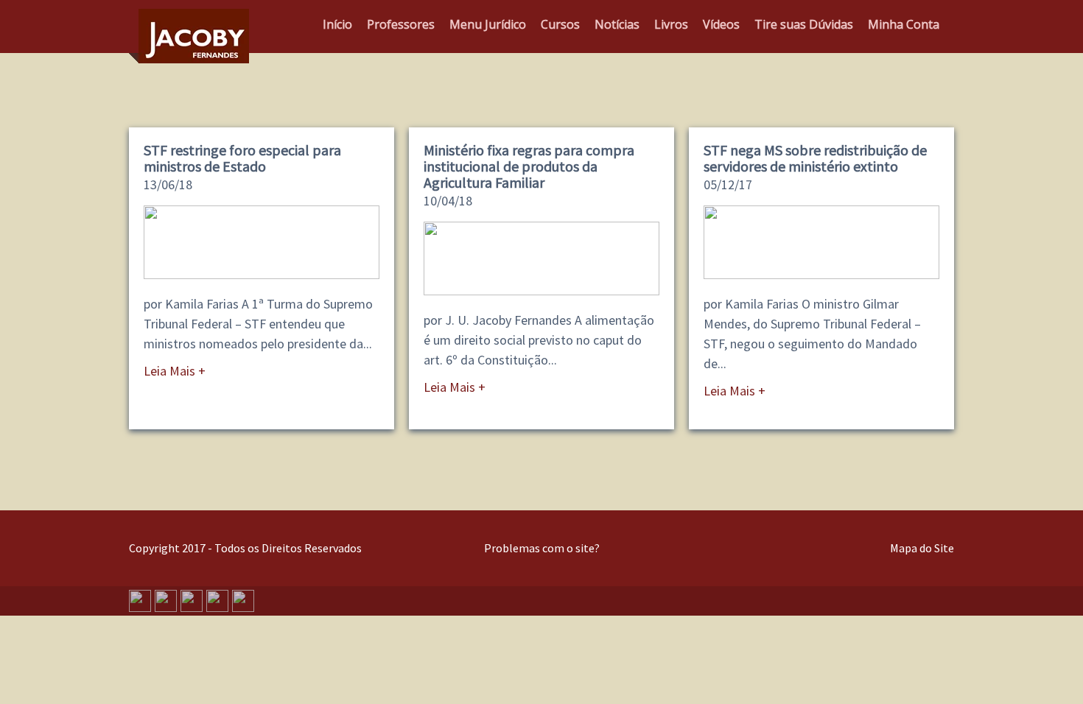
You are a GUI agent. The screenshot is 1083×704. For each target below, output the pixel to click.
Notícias (617, 24)
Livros (671, 24)
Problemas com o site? (542, 548)
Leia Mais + (175, 370)
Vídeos (721, 24)
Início (337, 24)
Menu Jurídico (487, 24)
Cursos (560, 24)
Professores (401, 24)
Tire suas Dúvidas (803, 24)
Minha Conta (903, 24)
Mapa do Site (922, 548)
